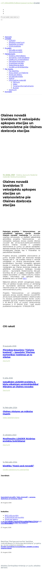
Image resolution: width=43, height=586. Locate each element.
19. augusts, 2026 (9, 346)
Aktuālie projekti (15, 50)
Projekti (8, 48)
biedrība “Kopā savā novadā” (18, 466)
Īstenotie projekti (15, 52)
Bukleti (16, 88)
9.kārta (19, 175)
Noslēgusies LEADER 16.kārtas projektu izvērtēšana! (19, 439)
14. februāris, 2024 (10, 408)
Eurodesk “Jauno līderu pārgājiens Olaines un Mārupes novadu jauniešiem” (23, 522)
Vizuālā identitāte (16, 76)
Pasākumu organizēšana (19, 59)
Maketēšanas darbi (16, 65)
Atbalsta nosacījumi (16, 42)
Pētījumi (16, 82)
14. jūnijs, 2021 (9, 175)
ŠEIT (25, 278)
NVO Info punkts (11, 515)
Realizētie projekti (16, 44)
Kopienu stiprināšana (17, 56)
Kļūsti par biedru (15, 75)
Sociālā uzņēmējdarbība (18, 67)
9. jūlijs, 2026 (8, 378)
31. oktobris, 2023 (9, 435)
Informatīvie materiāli (17, 80)
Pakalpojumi (10, 54)
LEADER (8, 39)
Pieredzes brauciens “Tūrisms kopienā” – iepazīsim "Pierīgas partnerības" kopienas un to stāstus (19, 353)
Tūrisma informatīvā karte (23, 86)
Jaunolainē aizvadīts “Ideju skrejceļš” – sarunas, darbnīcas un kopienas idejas (18, 497)
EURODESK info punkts (14, 517)
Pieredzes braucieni (16, 61)
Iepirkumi (12, 90)
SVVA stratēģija (15, 46)
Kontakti (8, 92)
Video (15, 84)
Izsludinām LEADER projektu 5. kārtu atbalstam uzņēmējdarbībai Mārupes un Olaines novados (20, 384)
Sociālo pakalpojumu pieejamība (16, 470)
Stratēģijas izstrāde (16, 63)
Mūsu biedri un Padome (18, 73)
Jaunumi (8, 37)
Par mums (9, 69)
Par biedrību (14, 71)
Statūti (11, 78)
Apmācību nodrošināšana (19, 58)
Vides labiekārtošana (11, 418)
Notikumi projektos (18, 177)
